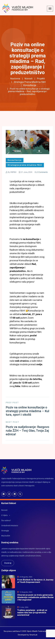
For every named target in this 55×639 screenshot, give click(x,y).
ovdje (39, 364)
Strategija (5, 531)
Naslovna (15, 78)
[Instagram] (9, 494)
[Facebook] (3, 494)
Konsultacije (29, 85)
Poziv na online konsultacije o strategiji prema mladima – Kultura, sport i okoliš (27, 411)
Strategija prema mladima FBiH (30, 82)
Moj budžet (5, 536)
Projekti (41, 78)
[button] (27, 515)
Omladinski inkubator (9, 526)
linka (17, 386)
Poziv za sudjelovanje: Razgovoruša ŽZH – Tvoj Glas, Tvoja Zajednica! (27, 431)
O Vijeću (4, 515)
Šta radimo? (6, 520)
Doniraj (7, 563)
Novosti (28, 78)
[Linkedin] (14, 494)
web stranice (22, 361)
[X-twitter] (20, 494)
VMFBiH (13, 172)
